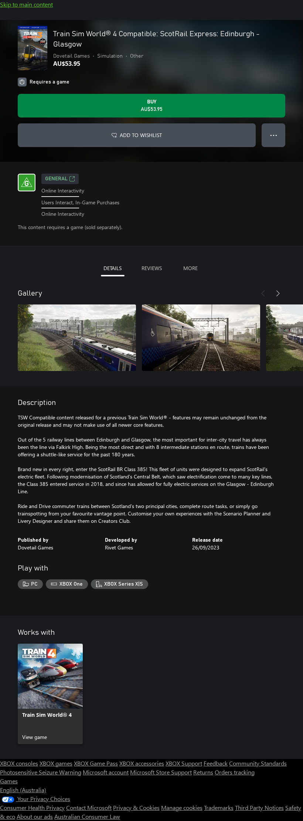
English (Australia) (23, 790)
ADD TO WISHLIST (141, 135)
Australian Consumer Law (87, 816)
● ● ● (273, 135)
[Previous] (263, 293)
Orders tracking (235, 772)
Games (9, 781)
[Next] (277, 293)
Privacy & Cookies (136, 807)
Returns (203, 772)
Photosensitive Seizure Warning (40, 772)
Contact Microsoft (89, 807)
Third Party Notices (259, 807)
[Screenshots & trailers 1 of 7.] (77, 337)
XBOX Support (184, 763)
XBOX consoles (19, 763)
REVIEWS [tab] (152, 268)
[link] (50, 694)
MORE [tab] (190, 268)
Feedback (216, 763)
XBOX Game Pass (96, 763)
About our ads (35, 816)
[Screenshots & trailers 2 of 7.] (201, 337)
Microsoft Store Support (161, 772)
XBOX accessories (141, 763)
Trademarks (219, 807)
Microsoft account (106, 772)
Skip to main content (26, 4)
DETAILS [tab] (112, 268)
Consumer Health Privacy (32, 807)
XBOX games (56, 763)
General (56, 178)
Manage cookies (181, 807)
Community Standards (258, 763)
